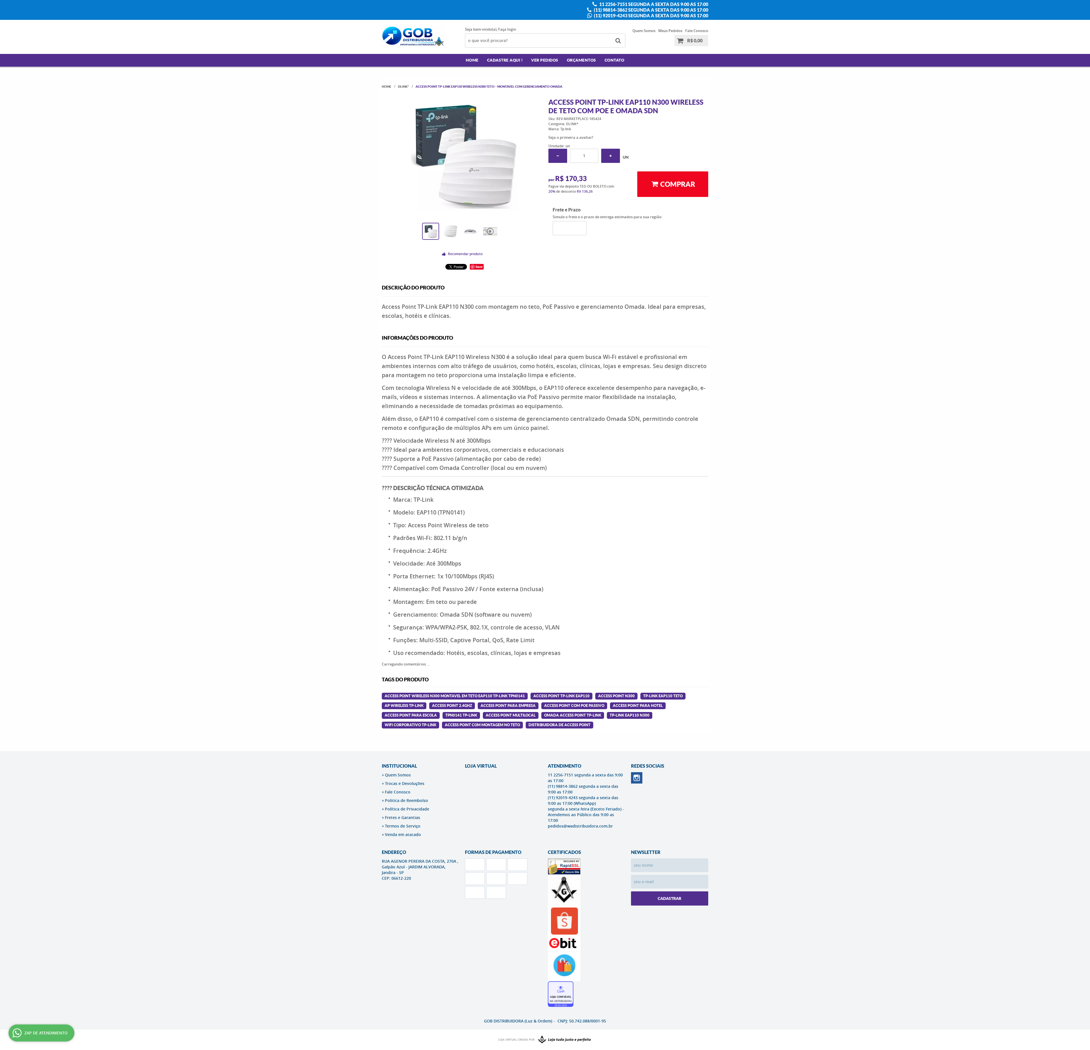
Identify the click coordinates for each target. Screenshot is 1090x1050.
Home (472, 60)
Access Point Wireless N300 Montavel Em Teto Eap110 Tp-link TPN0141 (455, 696)
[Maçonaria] (563, 1039)
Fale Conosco (696, 30)
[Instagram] (636, 778)
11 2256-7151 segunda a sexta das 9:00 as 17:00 (653, 4)
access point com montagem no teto (482, 725)
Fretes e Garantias (402, 817)
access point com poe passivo (574, 706)
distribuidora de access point (559, 725)
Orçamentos (581, 60)
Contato (614, 60)
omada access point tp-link (572, 715)
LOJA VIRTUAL (481, 765)
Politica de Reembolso (406, 800)
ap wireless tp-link (404, 706)
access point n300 (616, 696)
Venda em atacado (403, 834)
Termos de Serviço (402, 826)
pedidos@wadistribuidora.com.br (580, 826)
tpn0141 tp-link (461, 715)
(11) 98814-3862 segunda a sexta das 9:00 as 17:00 (650, 9)
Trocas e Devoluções (404, 783)
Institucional (399, 765)
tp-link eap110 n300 (629, 715)
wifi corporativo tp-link (410, 725)
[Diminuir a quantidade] (557, 156)
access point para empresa (508, 706)
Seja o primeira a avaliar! (570, 137)
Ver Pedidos (544, 60)
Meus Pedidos (670, 30)
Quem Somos (643, 30)
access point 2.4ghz (452, 706)
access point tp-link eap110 (561, 696)
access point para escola (411, 715)
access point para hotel (638, 706)
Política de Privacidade (407, 809)
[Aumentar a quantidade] (610, 156)
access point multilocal (511, 715)
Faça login (507, 29)
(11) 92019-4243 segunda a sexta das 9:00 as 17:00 (650, 15)
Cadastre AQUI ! (505, 60)
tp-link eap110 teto (663, 696)
